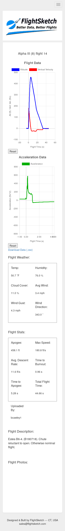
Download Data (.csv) (20, 250)
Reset (13, 151)
